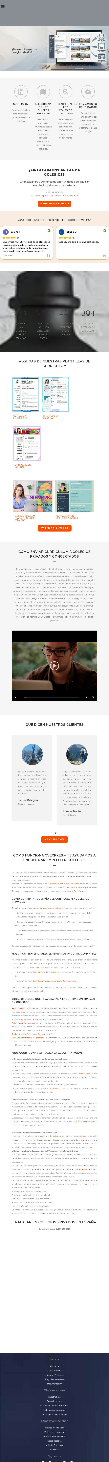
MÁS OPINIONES (54, 839)
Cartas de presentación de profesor (28, 1038)
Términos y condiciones (54, 1428)
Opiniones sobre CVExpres (54, 1414)
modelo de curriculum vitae (46, 1136)
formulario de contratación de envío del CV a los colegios (52, 981)
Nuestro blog (54, 1397)
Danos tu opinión (54, 1401)
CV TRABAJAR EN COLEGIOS (20, 417)
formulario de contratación (51, 908)
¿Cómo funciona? (55, 1370)
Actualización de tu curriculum (25, 1023)
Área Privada (79, 891)
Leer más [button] (7, 255)
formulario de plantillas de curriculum (49, 972)
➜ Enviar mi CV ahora (54, 203)
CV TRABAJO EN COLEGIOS (23, 466)
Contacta (54, 1366)
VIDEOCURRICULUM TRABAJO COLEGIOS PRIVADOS (25, 518)
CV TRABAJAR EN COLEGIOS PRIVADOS (67, 517)
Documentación (54, 1384)
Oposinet (54, 1450)
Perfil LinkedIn (18, 1008)
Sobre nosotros (55, 1441)
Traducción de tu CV (20, 1034)
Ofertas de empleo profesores (54, 1406)
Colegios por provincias (54, 1410)
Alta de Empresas (54, 1445)
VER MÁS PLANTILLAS (54, 528)
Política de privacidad (54, 1432)
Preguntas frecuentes (55, 1379)
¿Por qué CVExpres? (54, 1375)
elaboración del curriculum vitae (63, 884)
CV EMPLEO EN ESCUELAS (50, 417)
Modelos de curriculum (54, 1436)
